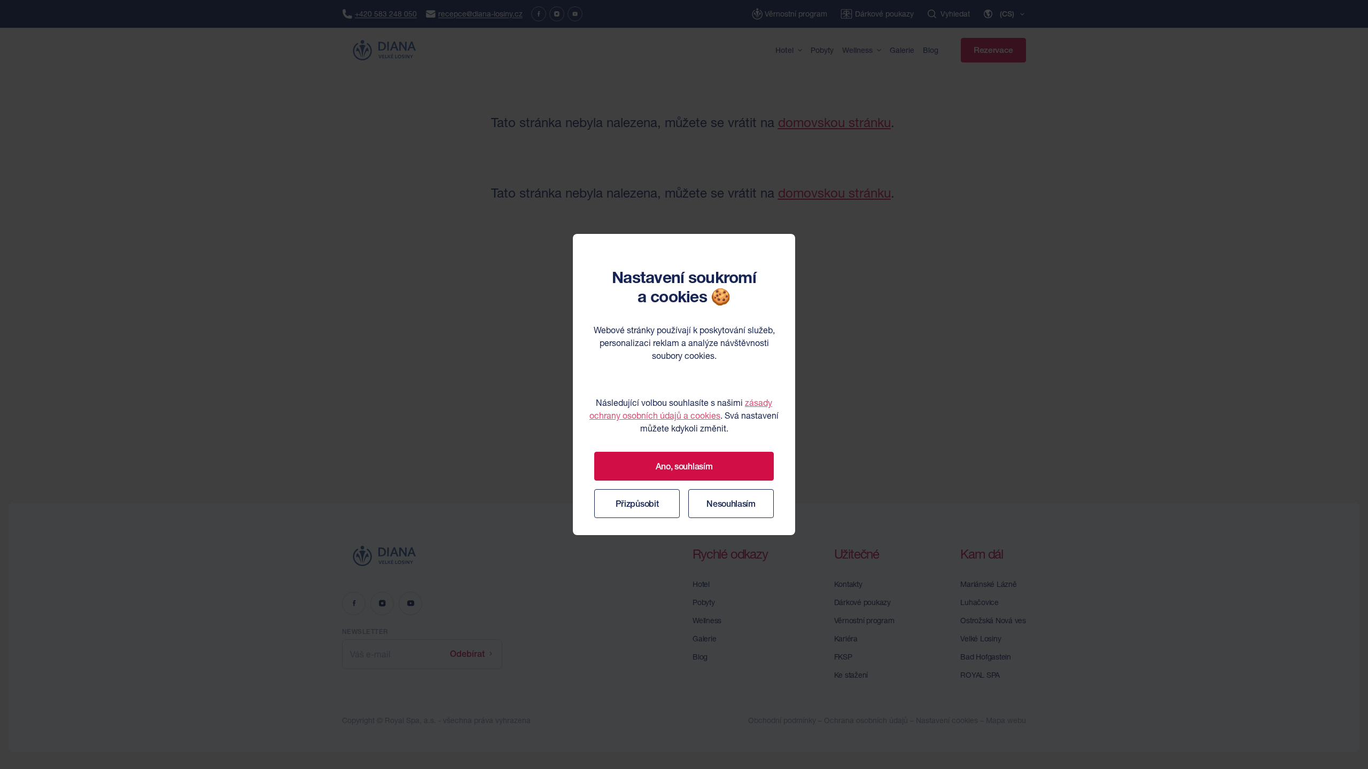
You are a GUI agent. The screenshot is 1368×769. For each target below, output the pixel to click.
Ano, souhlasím (684, 466)
